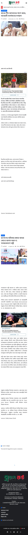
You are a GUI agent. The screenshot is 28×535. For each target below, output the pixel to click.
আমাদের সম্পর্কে (4, 510)
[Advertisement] (14, 52)
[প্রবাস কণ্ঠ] (14, 3)
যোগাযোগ (3, 512)
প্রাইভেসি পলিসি (4, 515)
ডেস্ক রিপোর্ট (4, 19)
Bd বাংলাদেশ (4, 10)
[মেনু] (26, 3)
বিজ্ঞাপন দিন (3, 517)
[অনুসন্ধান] (1, 3)
